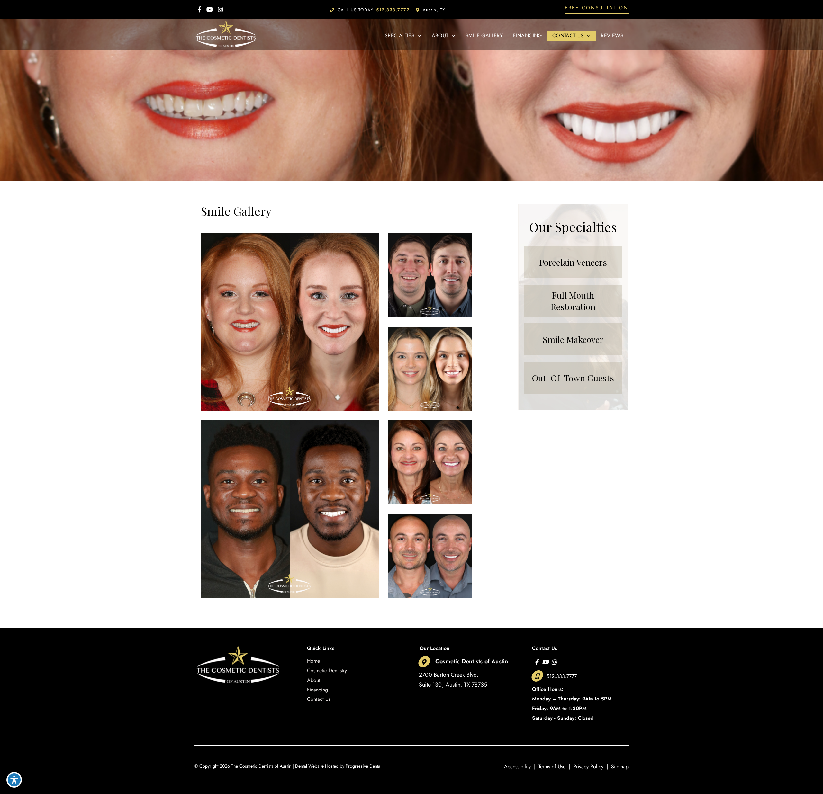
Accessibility (517, 766)
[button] (597, 9)
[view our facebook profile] (199, 9)
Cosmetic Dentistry (327, 670)
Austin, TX (434, 10)
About (313, 680)
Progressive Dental (363, 766)
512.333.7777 (562, 676)
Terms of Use (551, 766)
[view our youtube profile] (209, 9)
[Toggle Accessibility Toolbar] (14, 780)
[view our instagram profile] (220, 9)
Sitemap (620, 766)
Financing (317, 689)
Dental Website (309, 766)
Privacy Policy (588, 766)
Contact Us (318, 699)
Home (313, 661)
